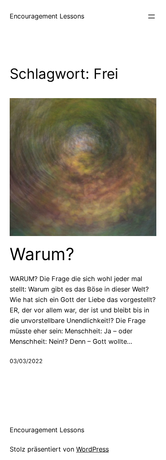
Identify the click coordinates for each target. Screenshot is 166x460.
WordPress (92, 449)
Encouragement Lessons (47, 16)
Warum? (42, 254)
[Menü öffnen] (151, 16)
